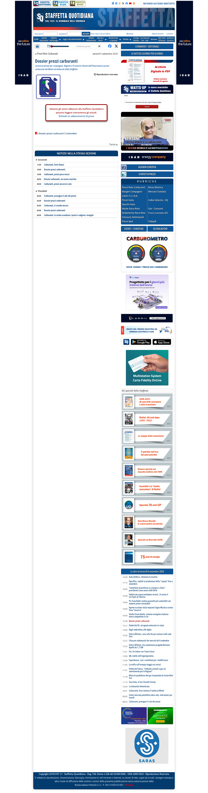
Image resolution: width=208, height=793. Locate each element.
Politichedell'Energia (54, 39)
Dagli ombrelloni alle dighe (140, 630)
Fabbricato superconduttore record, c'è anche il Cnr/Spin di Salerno (148, 595)
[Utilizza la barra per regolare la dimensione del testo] (48, 46)
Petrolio (125, 39)
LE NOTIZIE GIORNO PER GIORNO (147, 53)
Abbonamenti (158, 33)
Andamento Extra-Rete (134, 212)
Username (39, 34)
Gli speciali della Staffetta (135, 390)
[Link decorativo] (135, 70)
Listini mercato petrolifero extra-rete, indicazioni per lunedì (150, 696)
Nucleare (154, 39)
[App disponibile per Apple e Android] (147, 342)
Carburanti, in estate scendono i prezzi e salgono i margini (69, 215)
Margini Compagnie (132, 191)
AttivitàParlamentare (91, 39)
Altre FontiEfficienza (162, 39)
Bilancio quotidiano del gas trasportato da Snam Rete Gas (151, 676)
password (63, 34)
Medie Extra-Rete (131, 208)
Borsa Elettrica (155, 187)
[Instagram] (120, 3)
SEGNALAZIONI (160, 229)
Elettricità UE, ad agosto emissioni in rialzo (146, 625)
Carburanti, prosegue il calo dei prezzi (60, 195)
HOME (36, 39)
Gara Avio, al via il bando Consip (142, 682)
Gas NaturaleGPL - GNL (145, 39)
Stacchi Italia (128, 204)
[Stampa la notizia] (37, 46)
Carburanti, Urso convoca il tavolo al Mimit (146, 690)
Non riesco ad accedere (100, 33)
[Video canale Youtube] (130, 3)
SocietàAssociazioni (44, 39)
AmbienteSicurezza (170, 39)
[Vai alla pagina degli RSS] (134, 3)
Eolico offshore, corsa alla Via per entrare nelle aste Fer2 (150, 635)
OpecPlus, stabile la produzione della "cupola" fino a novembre (151, 582)
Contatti (169, 33)
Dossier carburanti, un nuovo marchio (60, 179)
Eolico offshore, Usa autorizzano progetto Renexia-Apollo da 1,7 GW (149, 646)
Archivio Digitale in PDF (160, 72)
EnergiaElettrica (136, 39)
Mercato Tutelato (157, 191)
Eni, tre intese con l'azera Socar (142, 651)
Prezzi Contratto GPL (158, 212)
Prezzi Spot (127, 221)
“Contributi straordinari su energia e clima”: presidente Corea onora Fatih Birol (147, 589)
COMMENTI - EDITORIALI (147, 46)
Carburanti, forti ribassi (54, 164)
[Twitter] (123, 3)
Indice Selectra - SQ (158, 200)
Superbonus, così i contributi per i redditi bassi (148, 660)
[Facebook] (127, 3)
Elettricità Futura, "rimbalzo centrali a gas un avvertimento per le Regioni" (147, 670)
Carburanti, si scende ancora (56, 205)
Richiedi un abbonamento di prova (76, 116)
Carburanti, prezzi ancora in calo (58, 183)
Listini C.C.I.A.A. (130, 195)
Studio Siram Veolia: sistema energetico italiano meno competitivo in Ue (148, 615)
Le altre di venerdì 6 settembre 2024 (147, 571)
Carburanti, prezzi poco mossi (56, 174)
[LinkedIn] (113, 3)
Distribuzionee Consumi (113, 39)
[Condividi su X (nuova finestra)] (116, 46)
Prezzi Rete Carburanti (47, 53)
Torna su (113, 144)
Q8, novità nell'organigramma (141, 656)
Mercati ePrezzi (100, 39)
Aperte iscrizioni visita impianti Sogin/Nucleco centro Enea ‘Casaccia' (151, 608)
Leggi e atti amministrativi (72, 39)
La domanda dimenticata (139, 686)
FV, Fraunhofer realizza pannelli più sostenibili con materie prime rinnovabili (150, 602)
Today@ (152, 221)
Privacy (129, 784)
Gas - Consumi (155, 208)
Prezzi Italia (128, 200)
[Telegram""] (116, 3)
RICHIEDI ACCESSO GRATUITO (159, 3)
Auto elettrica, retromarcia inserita (143, 577)
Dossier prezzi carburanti (54, 169)
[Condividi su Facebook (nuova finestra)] (109, 46)
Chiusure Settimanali (133, 217)
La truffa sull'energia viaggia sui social (145, 664)
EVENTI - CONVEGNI (133, 229)
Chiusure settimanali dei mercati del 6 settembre (149, 640)
